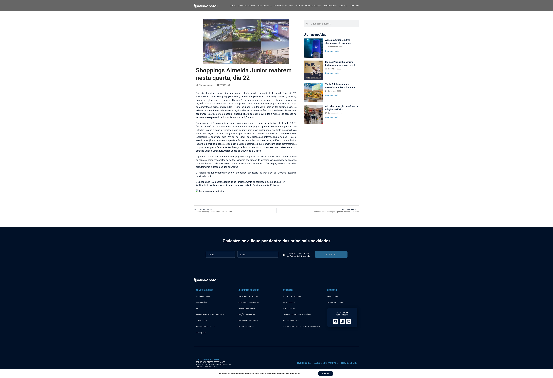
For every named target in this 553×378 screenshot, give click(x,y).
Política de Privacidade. (300, 256)
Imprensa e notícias (283, 6)
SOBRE (233, 6)
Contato (343, 6)
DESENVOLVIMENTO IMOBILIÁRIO (297, 314)
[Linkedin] (342, 321)
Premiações (201, 302)
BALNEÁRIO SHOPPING (248, 296)
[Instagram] (348, 321)
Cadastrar (331, 254)
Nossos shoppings (292, 296)
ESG (197, 308)
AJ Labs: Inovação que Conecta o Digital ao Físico (341, 108)
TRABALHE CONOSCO (336, 302)
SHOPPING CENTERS (246, 6)
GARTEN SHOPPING (246, 308)
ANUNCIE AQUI (289, 308)
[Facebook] (335, 321)
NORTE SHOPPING (246, 327)
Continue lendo (332, 51)
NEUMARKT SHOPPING (248, 320)
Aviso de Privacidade (326, 363)
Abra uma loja (265, 6)
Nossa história (203, 296)
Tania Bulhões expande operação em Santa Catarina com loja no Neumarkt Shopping (341, 86)
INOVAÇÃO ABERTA (291, 320)
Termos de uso (349, 363)
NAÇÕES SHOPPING (246, 314)
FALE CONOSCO (333, 296)
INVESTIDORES (330, 6)
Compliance (201, 320)
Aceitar (325, 373)
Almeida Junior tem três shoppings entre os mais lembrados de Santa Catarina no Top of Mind (340, 42)
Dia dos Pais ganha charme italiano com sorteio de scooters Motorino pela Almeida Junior (341, 64)
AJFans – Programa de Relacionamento (302, 327)
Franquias (201, 333)
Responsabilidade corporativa (211, 314)
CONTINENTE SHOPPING (248, 302)
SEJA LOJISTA (289, 302)
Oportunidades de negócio (308, 6)
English (355, 6)
